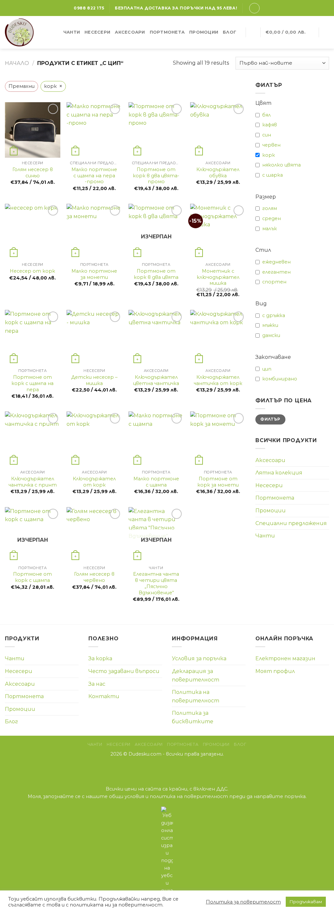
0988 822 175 (89, 8)
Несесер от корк (32, 271)
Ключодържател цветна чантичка (156, 380)
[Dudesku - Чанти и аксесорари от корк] (26, 32)
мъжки (270, 325)
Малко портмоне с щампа (156, 482)
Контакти (103, 696)
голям (269, 208)
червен (271, 145)
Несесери (97, 32)
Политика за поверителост (243, 902)
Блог (229, 32)
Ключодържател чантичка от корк (218, 380)
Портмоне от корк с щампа (32, 577)
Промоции (203, 32)
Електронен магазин (285, 658)
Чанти (71, 32)
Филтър (270, 419)
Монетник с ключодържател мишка (218, 277)
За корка (100, 658)
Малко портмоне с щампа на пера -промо (94, 175)
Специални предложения (291, 523)
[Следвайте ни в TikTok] (175, 767)
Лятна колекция (278, 473)
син (266, 135)
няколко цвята (281, 165)
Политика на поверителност (195, 696)
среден (271, 218)
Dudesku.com (145, 754)
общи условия (126, 796)
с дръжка (273, 315)
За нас (96, 684)
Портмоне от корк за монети (218, 482)
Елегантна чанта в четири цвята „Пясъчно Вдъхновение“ (156, 583)
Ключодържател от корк (94, 482)
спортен (274, 282)
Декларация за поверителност (195, 675)
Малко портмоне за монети (94, 274)
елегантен (276, 272)
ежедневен (276, 262)
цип (266, 369)
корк (268, 155)
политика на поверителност (189, 796)
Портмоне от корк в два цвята (156, 274)
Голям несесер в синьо (32, 173)
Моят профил (275, 671)
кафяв (269, 125)
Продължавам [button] (306, 901)
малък (269, 229)
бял (266, 115)
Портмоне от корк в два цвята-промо (156, 175)
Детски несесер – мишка (94, 380)
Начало (17, 63)
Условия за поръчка (199, 658)
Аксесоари (130, 32)
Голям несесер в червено (94, 577)
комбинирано (279, 379)
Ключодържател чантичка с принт (32, 482)
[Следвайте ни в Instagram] (167, 767)
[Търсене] (252, 32)
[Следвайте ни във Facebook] (159, 767)
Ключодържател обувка (217, 173)
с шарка (272, 175)
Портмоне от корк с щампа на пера (32, 383)
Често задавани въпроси (123, 671)
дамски (271, 335)
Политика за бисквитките (192, 717)
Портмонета (167, 32)
